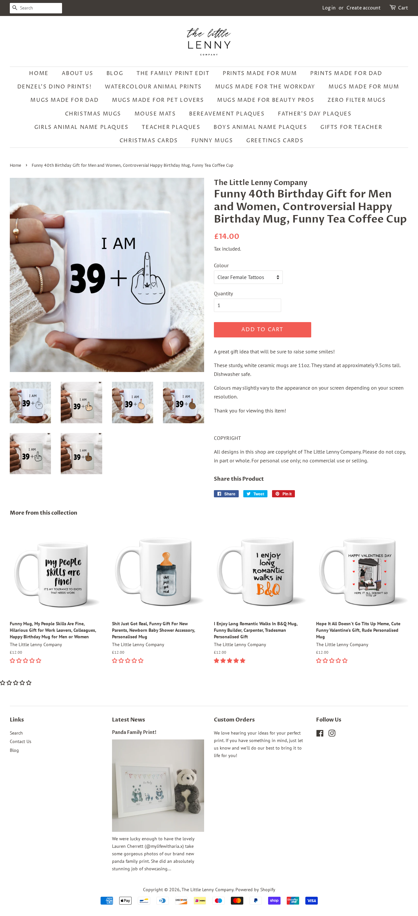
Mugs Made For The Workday (265, 86)
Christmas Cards (149, 140)
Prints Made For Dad (346, 73)
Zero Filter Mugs (357, 100)
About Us (77, 73)
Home (38, 73)
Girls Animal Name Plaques (81, 127)
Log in (329, 8)
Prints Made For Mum (260, 73)
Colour (221, 265)
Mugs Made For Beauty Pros (265, 100)
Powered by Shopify (255, 890)
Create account (363, 8)
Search (16, 733)
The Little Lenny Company (207, 890)
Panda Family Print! (134, 733)
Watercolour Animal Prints (153, 86)
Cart (403, 8)
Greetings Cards (274, 140)
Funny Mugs (212, 140)
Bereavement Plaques (227, 113)
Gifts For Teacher (351, 127)
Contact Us (20, 741)
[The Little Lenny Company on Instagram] (331, 734)
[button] (26, 660)
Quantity (223, 293)
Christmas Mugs (93, 113)
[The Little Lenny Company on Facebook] (320, 734)
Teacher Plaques (171, 127)
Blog (114, 73)
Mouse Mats (155, 113)
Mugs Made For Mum (364, 86)
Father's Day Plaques (314, 113)
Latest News (128, 719)
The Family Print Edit (173, 73)
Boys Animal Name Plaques (260, 127)
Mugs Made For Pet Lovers (158, 100)
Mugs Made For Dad (64, 100)
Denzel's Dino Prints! (54, 86)
